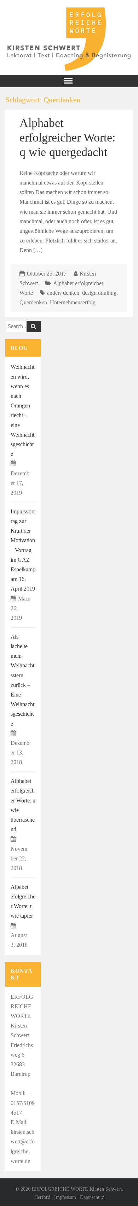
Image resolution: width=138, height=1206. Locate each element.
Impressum (65, 1197)
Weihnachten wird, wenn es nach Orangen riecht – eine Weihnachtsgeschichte (22, 410)
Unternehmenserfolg (73, 302)
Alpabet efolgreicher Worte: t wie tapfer (23, 901)
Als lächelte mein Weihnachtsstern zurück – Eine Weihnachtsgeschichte (22, 680)
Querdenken (33, 302)
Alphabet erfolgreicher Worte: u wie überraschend (23, 805)
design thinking (99, 293)
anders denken (63, 293)
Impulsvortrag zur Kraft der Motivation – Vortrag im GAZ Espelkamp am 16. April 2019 (23, 550)
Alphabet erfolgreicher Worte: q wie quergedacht (67, 137)
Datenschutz (92, 1197)
